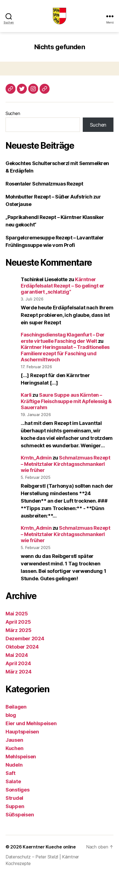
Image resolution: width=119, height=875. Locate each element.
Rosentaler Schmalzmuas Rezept (44, 184)
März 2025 (19, 630)
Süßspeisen (20, 814)
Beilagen (16, 707)
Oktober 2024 (22, 647)
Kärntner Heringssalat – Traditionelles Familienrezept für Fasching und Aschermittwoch (65, 353)
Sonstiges (18, 790)
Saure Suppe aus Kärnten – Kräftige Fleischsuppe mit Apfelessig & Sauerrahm (66, 401)
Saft (10, 773)
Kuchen (14, 748)
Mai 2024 (17, 655)
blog (11, 715)
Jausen (14, 740)
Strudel (14, 798)
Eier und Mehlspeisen (31, 723)
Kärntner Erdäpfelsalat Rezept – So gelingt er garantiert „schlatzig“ (62, 285)
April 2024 (18, 663)
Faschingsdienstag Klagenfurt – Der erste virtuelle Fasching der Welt (63, 338)
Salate (13, 781)
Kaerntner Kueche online (49, 847)
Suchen (13, 113)
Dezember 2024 (25, 638)
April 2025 (18, 622)
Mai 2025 (17, 614)
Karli (26, 395)
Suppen (15, 806)
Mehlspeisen (21, 756)
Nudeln (14, 765)
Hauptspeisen (22, 732)
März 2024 (19, 672)
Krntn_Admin (36, 458)
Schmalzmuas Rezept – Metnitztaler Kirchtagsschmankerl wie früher (65, 464)
